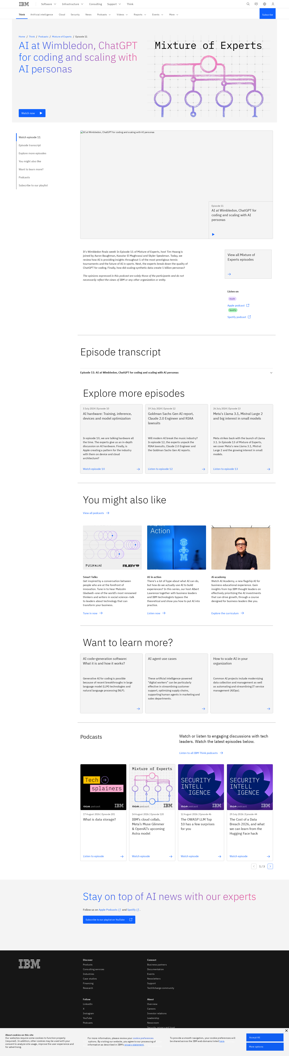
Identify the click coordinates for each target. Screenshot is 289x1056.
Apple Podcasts (108, 909)
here (221, 1041)
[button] (264, 4)
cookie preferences (143, 1038)
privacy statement (134, 1044)
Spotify (131, 909)
